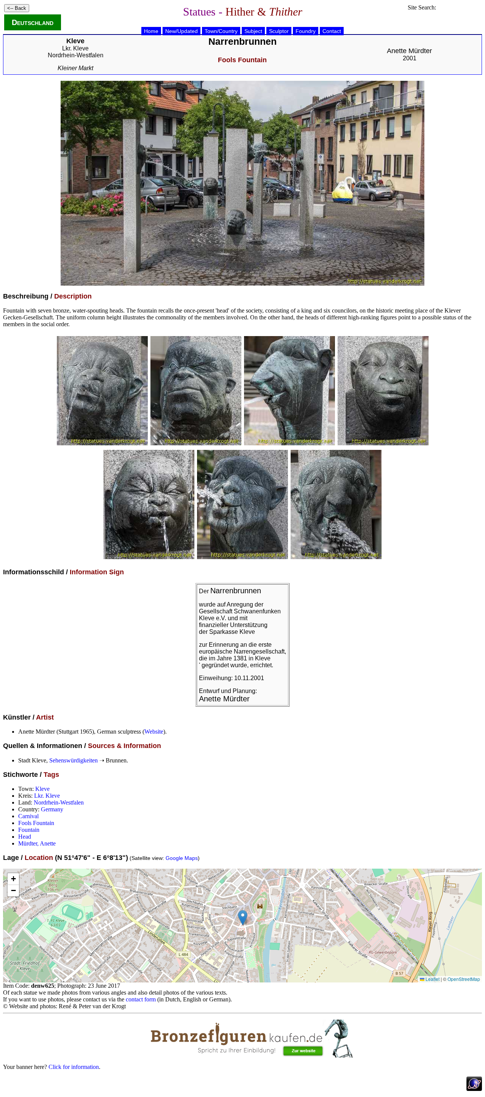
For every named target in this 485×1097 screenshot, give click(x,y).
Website (153, 731)
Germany (52, 809)
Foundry (306, 31)
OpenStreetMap (463, 979)
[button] (242, 918)
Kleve (42, 789)
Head (24, 836)
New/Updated (181, 31)
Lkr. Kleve (75, 48)
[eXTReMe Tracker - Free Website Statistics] (474, 1089)
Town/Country (221, 31)
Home (151, 31)
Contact (331, 31)
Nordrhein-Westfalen (75, 55)
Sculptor (279, 31)
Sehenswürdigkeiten (73, 760)
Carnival (28, 816)
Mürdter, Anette (37, 843)
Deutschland (32, 22)
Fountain (28, 830)
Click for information (73, 1067)
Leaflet (432, 979)
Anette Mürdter (409, 51)
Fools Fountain (36, 823)
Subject (253, 31)
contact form (141, 999)
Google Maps (182, 858)
